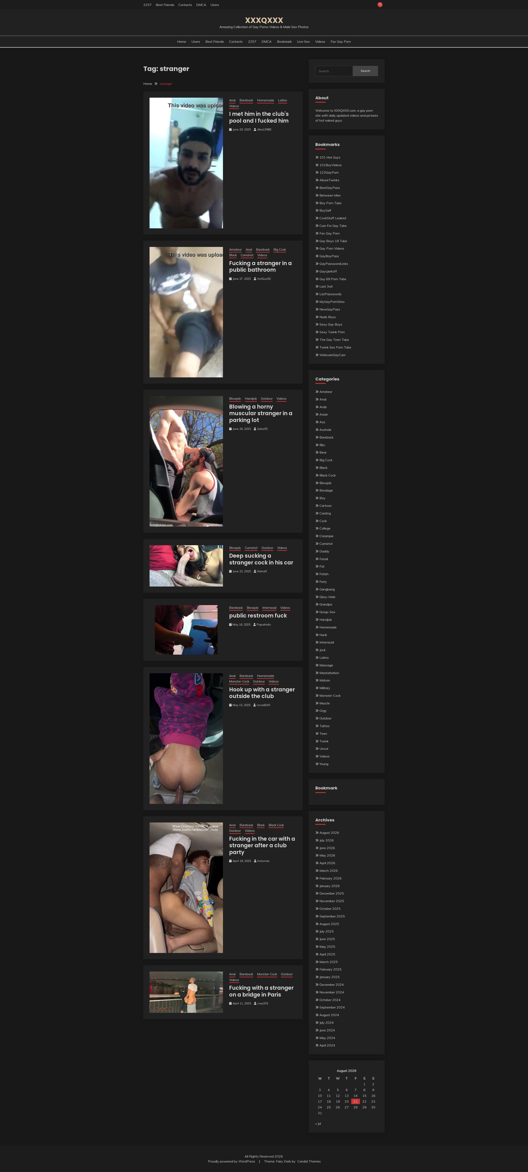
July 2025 (326, 931)
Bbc (322, 445)
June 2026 (327, 848)
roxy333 (262, 1003)
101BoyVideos (330, 165)
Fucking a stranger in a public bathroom (260, 267)
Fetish (324, 574)
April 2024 (327, 1045)
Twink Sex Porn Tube (335, 347)
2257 (147, 5)
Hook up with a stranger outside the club (262, 693)
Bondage (326, 490)
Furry (323, 581)
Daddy (324, 551)
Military (324, 688)
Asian (323, 414)
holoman (263, 861)
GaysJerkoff (328, 271)
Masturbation (329, 673)
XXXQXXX (264, 20)
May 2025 (327, 946)
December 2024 (331, 984)
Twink (324, 741)
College (324, 528)
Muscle (324, 703)
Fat (321, 566)
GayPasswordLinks (333, 264)
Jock (322, 650)
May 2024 (327, 1038)
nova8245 (263, 705)
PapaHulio (264, 624)
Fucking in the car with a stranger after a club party (262, 845)
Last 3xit (326, 286)
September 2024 (332, 1007)
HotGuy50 (264, 279)
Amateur (235, 249)
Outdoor (267, 399)
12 (338, 1096)
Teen (323, 733)
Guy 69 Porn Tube (332, 279)
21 (356, 1101)
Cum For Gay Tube (333, 226)
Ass (322, 422)
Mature (324, 680)
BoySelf (325, 210)
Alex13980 (264, 129)
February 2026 (330, 878)
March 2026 (328, 871)
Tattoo (324, 726)
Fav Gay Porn (341, 41)
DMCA (201, 5)
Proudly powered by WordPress (232, 1161)
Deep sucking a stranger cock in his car (261, 559)
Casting (325, 513)
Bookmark (284, 41)
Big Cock (279, 249)
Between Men (330, 195)
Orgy (323, 711)
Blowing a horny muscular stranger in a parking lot (260, 413)
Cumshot (247, 255)
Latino (282, 100)
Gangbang (327, 589)
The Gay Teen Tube (334, 340)
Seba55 (262, 429)
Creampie (326, 536)
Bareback (246, 100)
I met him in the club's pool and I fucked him (259, 117)
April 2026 (327, 863)
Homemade (265, 100)
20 (347, 1101)
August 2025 (329, 924)
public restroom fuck (258, 615)
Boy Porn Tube (330, 203)
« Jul (318, 1123)
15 (364, 1096)
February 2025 (330, 969)
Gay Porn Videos (331, 248)
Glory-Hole (327, 597)
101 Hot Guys (329, 157)
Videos (320, 41)
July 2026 (326, 840)
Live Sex (303, 41)
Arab (323, 407)
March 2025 (328, 962)
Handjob (251, 399)
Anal (232, 100)
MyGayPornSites (332, 302)
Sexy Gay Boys (330, 324)
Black (233, 255)
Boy (322, 498)
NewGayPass (329, 309)
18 (329, 1101)
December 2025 (331, 893)
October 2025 (330, 909)
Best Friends (165, 5)
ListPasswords (330, 294)
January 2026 (329, 886)
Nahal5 (262, 571)
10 (320, 1096)
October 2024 (330, 1000)
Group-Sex (327, 612)
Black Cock (276, 825)
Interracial (269, 608)
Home (181, 41)
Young (323, 764)
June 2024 (327, 1030)
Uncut (323, 749)
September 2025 (332, 916)
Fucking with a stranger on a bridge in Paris (261, 991)
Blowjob (235, 399)
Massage (326, 665)
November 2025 (331, 901)
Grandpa (325, 604)
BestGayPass (329, 188)
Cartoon (325, 506)
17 (320, 1101)
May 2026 (327, 855)
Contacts (185, 5)
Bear (322, 452)
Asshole (325, 430)
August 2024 (329, 1015)
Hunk (323, 635)
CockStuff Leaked (332, 218)
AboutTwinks (329, 180)
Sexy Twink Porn (332, 332)
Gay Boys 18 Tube (333, 241)
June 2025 (327, 939)
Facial (323, 559)
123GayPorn (329, 172)
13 (347, 1096)
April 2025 (327, 954)
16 (373, 1096)
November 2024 (331, 992)
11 (329, 1096)
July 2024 (326, 1022)
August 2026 (329, 833)
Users (214, 5)
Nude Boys (327, 317)
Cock (323, 521)
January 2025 (329, 977)
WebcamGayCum (332, 355)
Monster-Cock (239, 681)
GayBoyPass (329, 256)
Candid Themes (309, 1161)
